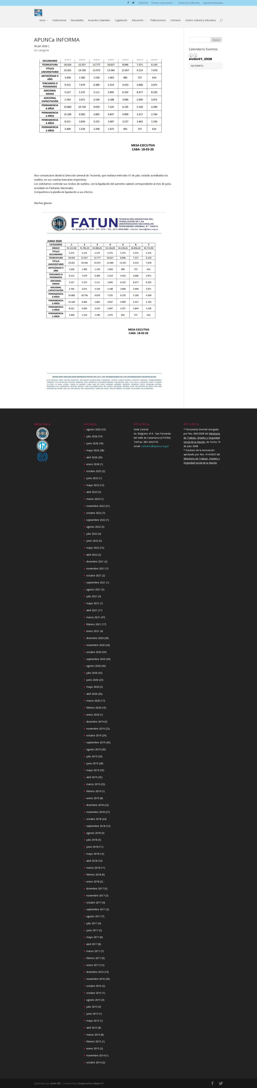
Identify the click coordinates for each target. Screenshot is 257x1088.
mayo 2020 (92, 686)
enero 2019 (92, 798)
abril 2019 (91, 777)
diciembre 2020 (95, 638)
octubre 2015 (93, 992)
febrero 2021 (93, 624)
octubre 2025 (93, 471)
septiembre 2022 (95, 520)
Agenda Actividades (213, 2)
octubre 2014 (93, 1062)
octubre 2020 (93, 652)
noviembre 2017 (95, 895)
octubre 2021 (93, 575)
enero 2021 (92, 631)
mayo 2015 (92, 1020)
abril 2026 (91, 457)
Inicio (42, 20)
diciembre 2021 (95, 561)
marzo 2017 (93, 951)
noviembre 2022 (95, 506)
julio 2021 (91, 596)
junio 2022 (92, 540)
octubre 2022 (93, 513)
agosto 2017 (93, 916)
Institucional (59, 20)
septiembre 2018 (95, 826)
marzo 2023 (93, 499)
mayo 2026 (92, 450)
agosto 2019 (93, 749)
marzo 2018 (93, 867)
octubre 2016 (93, 986)
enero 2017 (92, 965)
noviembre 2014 (95, 1055)
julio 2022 (91, 533)
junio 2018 (92, 846)
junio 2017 (92, 930)
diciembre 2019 (95, 721)
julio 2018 (91, 839)
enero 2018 (92, 881)
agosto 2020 (93, 665)
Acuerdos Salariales (99, 20)
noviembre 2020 (95, 645)
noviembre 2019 (95, 728)
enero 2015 (92, 1048)
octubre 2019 (93, 735)
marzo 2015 (93, 1034)
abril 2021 (91, 610)
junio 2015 (92, 1013)
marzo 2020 (93, 700)
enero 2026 (92, 464)
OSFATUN (143, 2)
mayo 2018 (92, 853)
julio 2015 (91, 1006)
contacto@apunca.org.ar (155, 446)
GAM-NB (55, 1083)
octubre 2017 (93, 902)
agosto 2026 (93, 429)
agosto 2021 (93, 589)
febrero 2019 (93, 791)
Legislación (121, 20)
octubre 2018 (93, 819)
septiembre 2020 (95, 659)
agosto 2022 (93, 526)
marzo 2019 (93, 784)
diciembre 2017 (95, 888)
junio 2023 (92, 478)
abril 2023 (91, 492)
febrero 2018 (93, 874)
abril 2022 (91, 554)
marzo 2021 (93, 617)
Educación (137, 20)
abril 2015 (91, 1027)
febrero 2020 (93, 707)
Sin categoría (41, 50)
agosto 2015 (93, 999)
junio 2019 (92, 763)
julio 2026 (91, 436)
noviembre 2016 (95, 979)
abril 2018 (91, 860)
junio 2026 (92, 443)
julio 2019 (91, 756)
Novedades (77, 20)
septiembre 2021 (95, 582)
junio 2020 (92, 679)
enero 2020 (92, 714)
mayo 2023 (92, 485)
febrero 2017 (93, 958)
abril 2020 (91, 693)
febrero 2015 (93, 1041)
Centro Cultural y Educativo (200, 20)
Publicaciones (158, 20)
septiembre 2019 (95, 742)
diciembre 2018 (95, 805)
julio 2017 (91, 923)
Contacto (175, 20)
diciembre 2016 (95, 972)
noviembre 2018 (95, 812)
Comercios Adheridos (189, 2)
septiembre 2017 (95, 909)
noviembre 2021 (95, 568)
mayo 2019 (92, 770)
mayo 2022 (92, 547)
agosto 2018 (93, 833)
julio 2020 (91, 672)
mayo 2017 (92, 937)
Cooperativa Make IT (90, 1083)
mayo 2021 (92, 603)
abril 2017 (91, 944)
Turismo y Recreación (162, 2)
